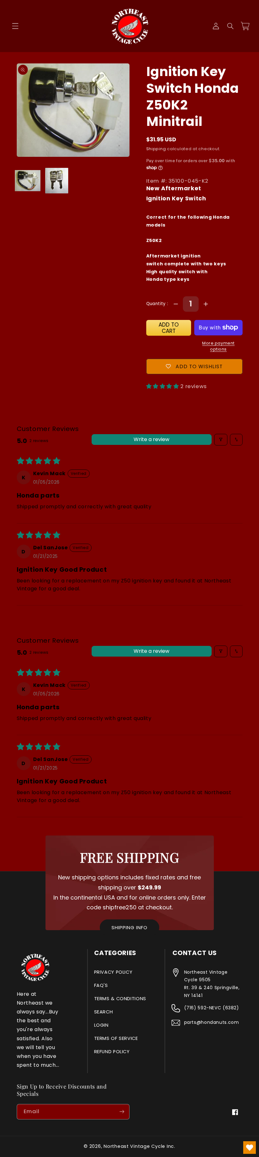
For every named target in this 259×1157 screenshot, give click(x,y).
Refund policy (112, 1051)
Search (103, 1012)
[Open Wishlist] (249, 1147)
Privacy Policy (113, 972)
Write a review (151, 439)
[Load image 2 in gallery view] (56, 180)
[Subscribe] (122, 1111)
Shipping (156, 148)
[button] (15, 26)
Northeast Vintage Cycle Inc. (139, 1146)
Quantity (156, 304)
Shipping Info (129, 927)
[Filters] (220, 440)
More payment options (218, 346)
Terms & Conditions (120, 998)
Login (101, 1025)
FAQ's (101, 985)
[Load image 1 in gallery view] (27, 180)
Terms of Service (116, 1038)
